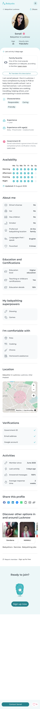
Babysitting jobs (29, 547)
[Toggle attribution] (35, 410)
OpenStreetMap (28, 410)
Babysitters (7, 547)
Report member (10, 559)
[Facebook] (4, 502)
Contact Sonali (15, 704)
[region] (20, 397)
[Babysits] (9, 3)
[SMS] (25, 502)
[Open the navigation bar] (35, 3)
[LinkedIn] (13, 502)
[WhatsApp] (21, 502)
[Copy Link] (33, 502)
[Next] (37, 532)
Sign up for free (25, 559)
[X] (8, 502)
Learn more (22, 66)
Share (34, 9)
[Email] (30, 502)
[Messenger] (17, 502)
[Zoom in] (33, 385)
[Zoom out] (33, 389)
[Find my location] (33, 395)
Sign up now (20, 604)
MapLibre (19, 410)
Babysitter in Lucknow (20, 37)
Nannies (17, 547)
